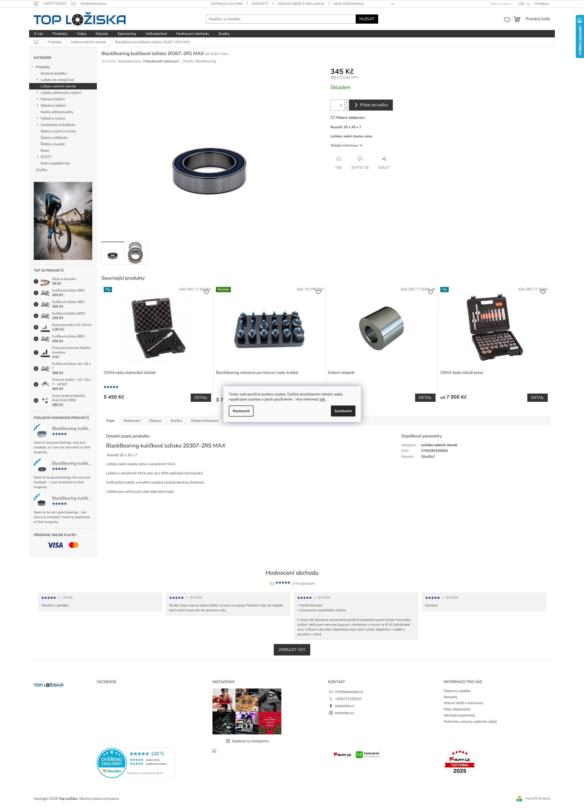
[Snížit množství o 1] (346, 107)
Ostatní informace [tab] (204, 420)
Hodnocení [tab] (132, 420)
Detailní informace (344, 145)
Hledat (366, 19)
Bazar (45, 150)
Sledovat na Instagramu (250, 741)
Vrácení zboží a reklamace (300, 4)
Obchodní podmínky (459, 715)
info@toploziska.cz (349, 691)
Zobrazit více (292, 649)
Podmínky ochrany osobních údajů (470, 721)
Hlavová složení (53, 99)
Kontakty (260, 4)
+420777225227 (348, 699)
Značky (41, 169)
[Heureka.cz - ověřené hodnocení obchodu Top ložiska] (136, 763)
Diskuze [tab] (155, 420)
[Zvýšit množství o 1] (346, 102)
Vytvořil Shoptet (537, 798)
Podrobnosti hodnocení (161, 61)
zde (322, 399)
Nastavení (241, 411)
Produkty (43, 67)
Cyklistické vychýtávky (58, 124)
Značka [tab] (176, 420)
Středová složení (53, 105)
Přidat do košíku (374, 105)
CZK (521, 4)
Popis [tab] (110, 420)
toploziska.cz (344, 705)
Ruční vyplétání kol (55, 163)
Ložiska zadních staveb (58, 86)
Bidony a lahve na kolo (58, 131)
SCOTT (46, 157)
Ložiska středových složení (61, 92)
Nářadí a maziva (53, 118)
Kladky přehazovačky (57, 112)
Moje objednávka (349, 4)
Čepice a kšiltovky (54, 137)
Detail (200, 397)
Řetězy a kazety (53, 144)
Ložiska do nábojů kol (57, 80)
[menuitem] (38, 33)
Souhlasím (343, 411)
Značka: (199, 61)
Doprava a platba (227, 4)
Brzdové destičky (54, 73)
